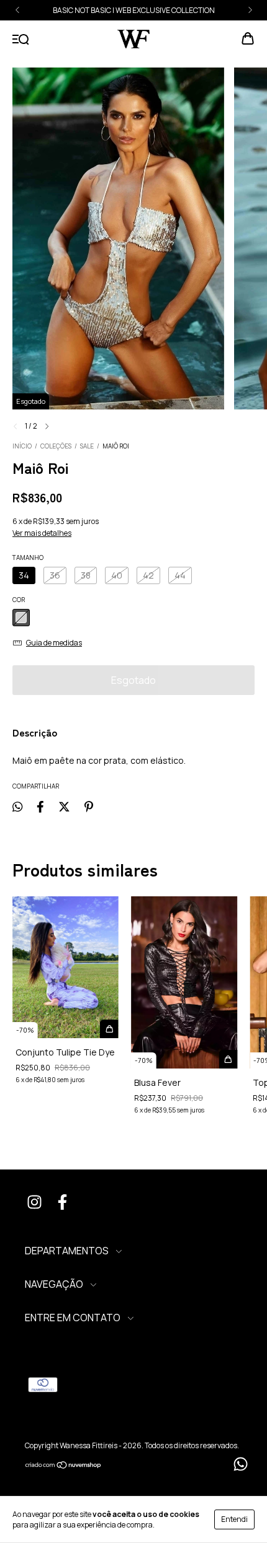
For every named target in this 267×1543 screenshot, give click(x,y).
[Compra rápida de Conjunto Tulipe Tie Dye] (109, 1029)
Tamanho (27, 557)
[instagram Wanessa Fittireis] (34, 1203)
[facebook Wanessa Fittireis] (62, 1203)
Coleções (55, 446)
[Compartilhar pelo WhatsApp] (17, 806)
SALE (87, 446)
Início (22, 446)
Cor (18, 599)
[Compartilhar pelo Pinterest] (88, 806)
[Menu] (20, 39)
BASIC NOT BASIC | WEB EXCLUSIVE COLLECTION (134, 10)
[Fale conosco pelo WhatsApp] (241, 1464)
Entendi (234, 1519)
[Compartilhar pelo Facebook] (40, 806)
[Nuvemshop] (63, 1466)
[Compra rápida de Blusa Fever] (228, 1059)
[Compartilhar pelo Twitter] (64, 806)
